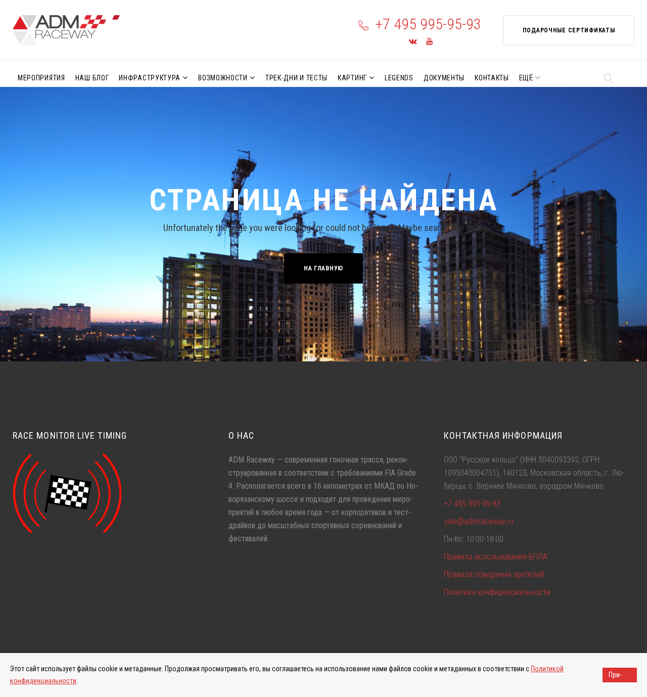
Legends (399, 78)
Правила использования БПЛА (495, 557)
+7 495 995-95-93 (428, 24)
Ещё (526, 78)
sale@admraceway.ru (479, 521)
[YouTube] (429, 42)
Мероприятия (41, 78)
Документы (444, 78)
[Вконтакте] (413, 42)
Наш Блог (92, 78)
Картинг (352, 78)
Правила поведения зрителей (494, 574)
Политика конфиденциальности (497, 592)
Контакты (492, 78)
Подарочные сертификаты (569, 30)
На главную (323, 268)
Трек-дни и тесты (296, 78)
